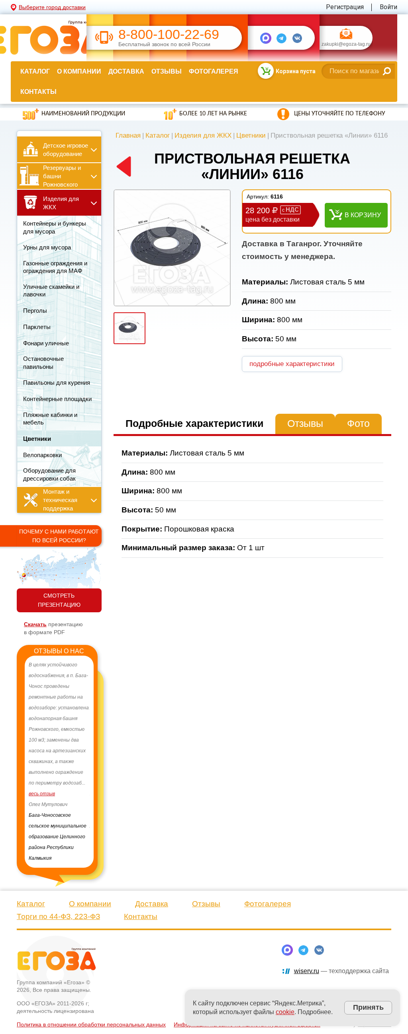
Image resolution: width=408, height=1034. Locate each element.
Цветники (251, 135)
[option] (59, 756)
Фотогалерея (213, 71)
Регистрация (345, 7)
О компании (79, 71)
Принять (368, 1007)
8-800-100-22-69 (168, 34)
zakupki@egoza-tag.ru (346, 45)
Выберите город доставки (52, 7)
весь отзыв (42, 804)
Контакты (38, 91)
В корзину (363, 215)
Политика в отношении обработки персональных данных (91, 1014)
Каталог (35, 71)
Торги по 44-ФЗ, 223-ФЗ (58, 906)
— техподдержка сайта (341, 960)
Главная (128, 135)
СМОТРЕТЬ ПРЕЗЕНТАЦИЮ (59, 600)
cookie (285, 1012)
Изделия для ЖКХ (203, 135)
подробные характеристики (292, 364)
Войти (388, 7)
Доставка (126, 71)
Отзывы (166, 71)
